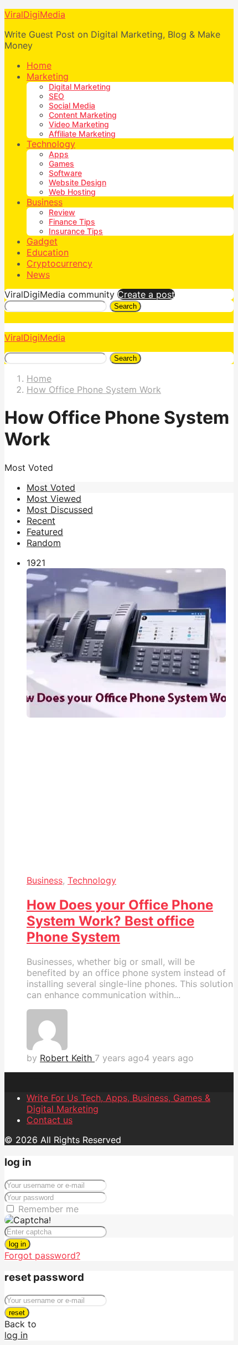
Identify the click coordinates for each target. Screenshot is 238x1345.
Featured (45, 531)
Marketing (48, 76)
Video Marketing (79, 124)
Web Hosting (72, 191)
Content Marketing (83, 115)
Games (61, 163)
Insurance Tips (76, 231)
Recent (41, 520)
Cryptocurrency (59, 263)
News (38, 274)
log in (17, 1244)
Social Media (72, 105)
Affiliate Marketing (82, 133)
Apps (59, 154)
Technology (51, 143)
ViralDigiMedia (34, 14)
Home (39, 65)
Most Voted (51, 487)
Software (65, 173)
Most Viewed (54, 498)
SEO (56, 96)
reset (17, 1312)
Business (45, 201)
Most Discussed (60, 509)
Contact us (50, 1119)
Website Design (77, 182)
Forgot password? (42, 1255)
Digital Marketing (80, 86)
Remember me (48, 1208)
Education (48, 252)
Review (62, 212)
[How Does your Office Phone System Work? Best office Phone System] (130, 721)
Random (44, 542)
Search (125, 306)
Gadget (42, 241)
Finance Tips (72, 221)
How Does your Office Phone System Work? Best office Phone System (120, 921)
